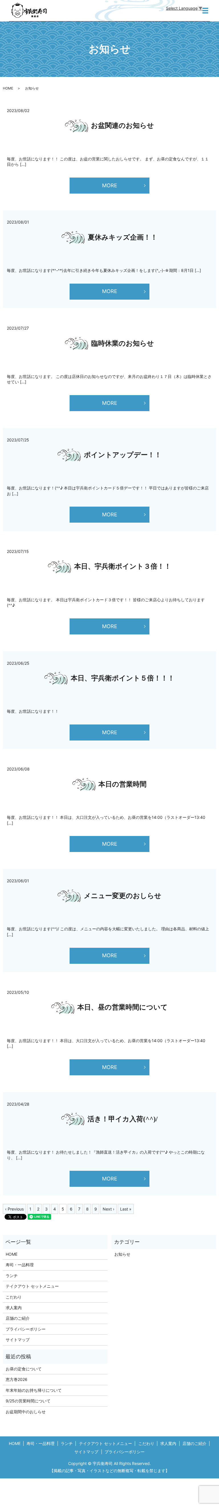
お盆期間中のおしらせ (26, 1411)
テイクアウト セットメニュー (32, 1286)
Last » (125, 1209)
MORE (109, 185)
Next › (108, 1209)
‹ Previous (14, 1209)
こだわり (14, 1297)
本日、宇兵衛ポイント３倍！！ (122, 566)
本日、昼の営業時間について (122, 1007)
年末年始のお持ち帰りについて (34, 1390)
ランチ (12, 1275)
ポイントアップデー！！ (122, 455)
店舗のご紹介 (18, 1318)
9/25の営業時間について (28, 1400)
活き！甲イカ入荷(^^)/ (123, 1119)
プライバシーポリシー (26, 1329)
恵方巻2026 (16, 1379)
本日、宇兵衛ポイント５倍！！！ (123, 678)
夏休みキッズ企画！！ (122, 237)
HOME (8, 88)
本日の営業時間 (122, 784)
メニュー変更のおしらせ (122, 895)
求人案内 (14, 1307)
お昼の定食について (24, 1368)
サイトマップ (18, 1339)
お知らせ (122, 1254)
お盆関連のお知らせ (122, 125)
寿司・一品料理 (20, 1264)
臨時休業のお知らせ (122, 343)
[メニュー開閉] (205, 10)
